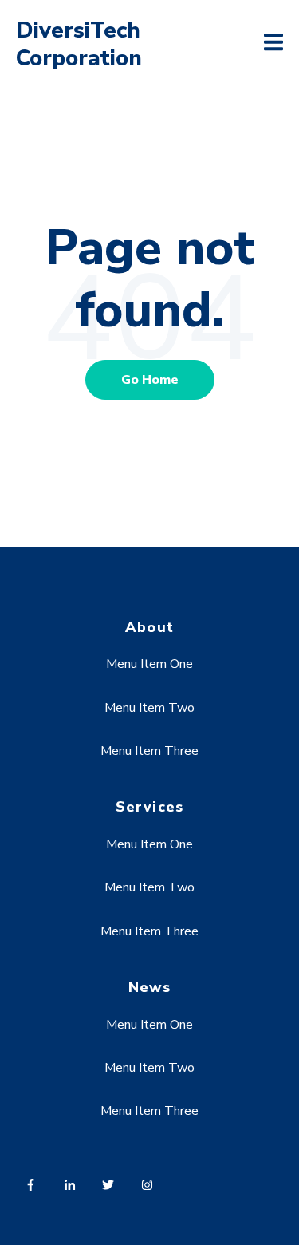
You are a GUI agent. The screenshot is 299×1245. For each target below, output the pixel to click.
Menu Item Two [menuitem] (149, 708)
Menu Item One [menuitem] (149, 664)
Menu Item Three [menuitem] (149, 751)
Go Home (150, 380)
